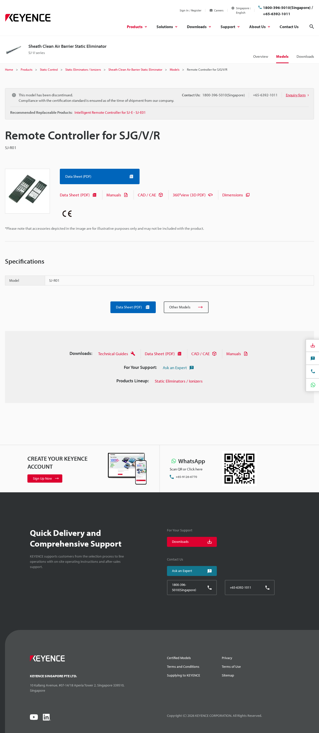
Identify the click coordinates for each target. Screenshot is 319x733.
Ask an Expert (175, 367)
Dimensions (232, 194)
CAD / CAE (147, 194)
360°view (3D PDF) (189, 194)
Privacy (227, 658)
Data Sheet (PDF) (75, 194)
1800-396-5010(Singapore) (287, 7)
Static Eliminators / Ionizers (179, 381)
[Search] (312, 26)
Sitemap (228, 675)
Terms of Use (231, 666)
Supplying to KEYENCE (183, 675)
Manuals (113, 194)
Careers (219, 10)
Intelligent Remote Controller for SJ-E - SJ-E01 (110, 112)
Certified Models (179, 658)
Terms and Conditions (183, 666)
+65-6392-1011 (276, 13)
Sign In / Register (190, 10)
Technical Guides (113, 353)
